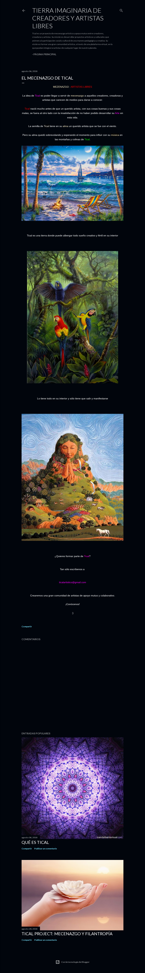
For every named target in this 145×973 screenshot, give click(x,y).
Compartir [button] (27, 626)
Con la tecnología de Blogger (75, 962)
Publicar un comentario (45, 848)
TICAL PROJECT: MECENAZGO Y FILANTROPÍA (67, 933)
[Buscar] (121, 9)
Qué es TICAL (35, 842)
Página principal (44, 54)
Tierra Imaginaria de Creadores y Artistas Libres (67, 18)
